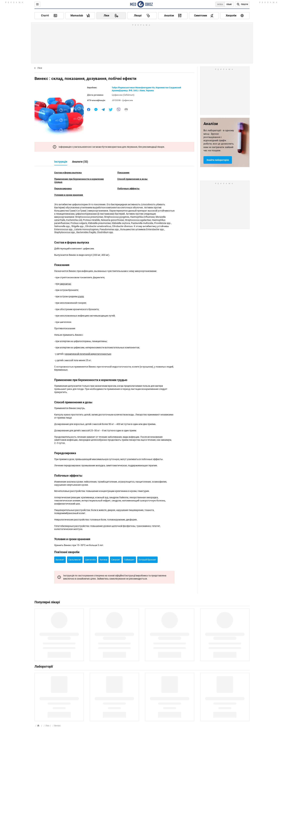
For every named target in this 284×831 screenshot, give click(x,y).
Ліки (39, 68)
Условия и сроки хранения (68, 195)
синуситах (65, 284)
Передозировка (63, 188)
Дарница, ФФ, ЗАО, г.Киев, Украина (136, 90)
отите (81, 296)
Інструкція (60, 161)
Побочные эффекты (128, 188)
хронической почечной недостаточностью (88, 354)
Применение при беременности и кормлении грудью (79, 180)
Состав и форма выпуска (68, 172)
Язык (229, 4)
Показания (123, 172)
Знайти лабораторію (217, 160)
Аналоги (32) (80, 161)
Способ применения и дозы (132, 179)
